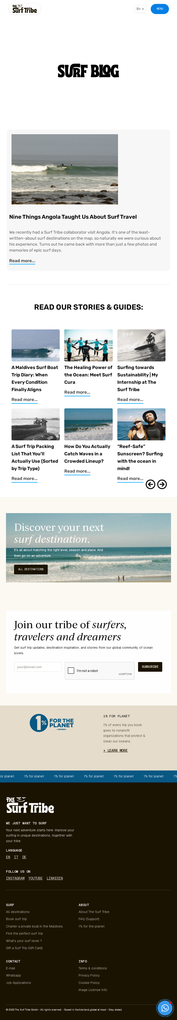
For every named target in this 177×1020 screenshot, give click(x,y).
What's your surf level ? (24, 941)
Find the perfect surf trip (24, 933)
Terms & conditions (93, 968)
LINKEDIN (55, 878)
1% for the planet (91, 926)
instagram (15, 878)
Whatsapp (13, 975)
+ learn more (115, 750)
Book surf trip (16, 919)
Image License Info (93, 990)
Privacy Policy (89, 975)
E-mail (10, 968)
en (8, 857)
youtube (35, 878)
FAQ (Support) (89, 919)
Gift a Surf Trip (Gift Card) (24, 948)
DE (24, 857)
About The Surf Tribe (94, 912)
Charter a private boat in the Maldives (34, 926)
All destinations (18, 912)
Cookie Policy (89, 983)
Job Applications (18, 983)
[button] (140, 9)
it (16, 857)
